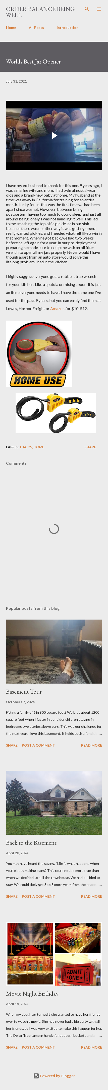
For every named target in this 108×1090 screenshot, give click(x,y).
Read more (91, 745)
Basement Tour (24, 691)
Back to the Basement (31, 842)
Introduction (67, 27)
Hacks (26, 447)
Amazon (57, 308)
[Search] (87, 9)
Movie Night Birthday (32, 993)
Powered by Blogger (57, 1075)
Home (11, 27)
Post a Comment (38, 745)
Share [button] (90, 447)
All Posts (36, 27)
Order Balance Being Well (40, 12)
